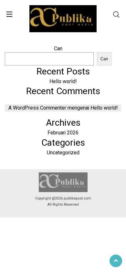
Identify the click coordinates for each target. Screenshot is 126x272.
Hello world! (63, 81)
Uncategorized (63, 153)
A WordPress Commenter (37, 108)
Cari (58, 48)
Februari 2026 (63, 133)
